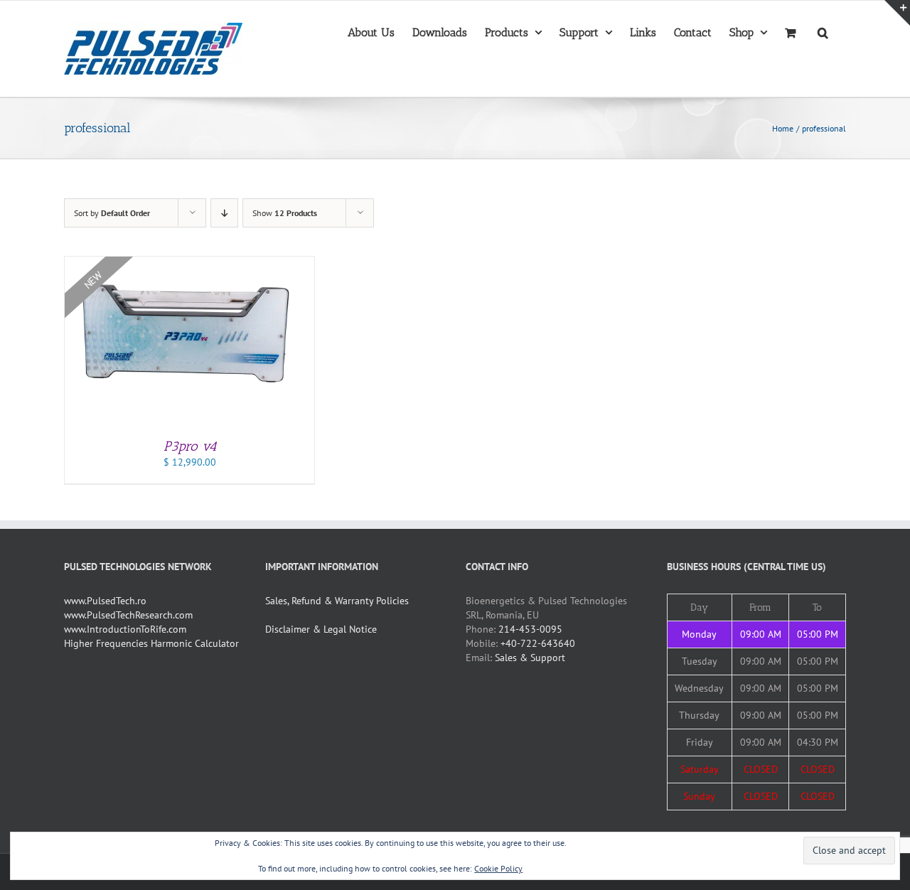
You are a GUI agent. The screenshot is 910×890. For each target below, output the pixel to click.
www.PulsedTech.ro (105, 600)
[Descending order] (224, 212)
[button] (823, 31)
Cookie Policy (498, 868)
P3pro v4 (190, 446)
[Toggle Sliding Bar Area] (897, 13)
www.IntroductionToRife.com (125, 629)
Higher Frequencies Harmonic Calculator (151, 643)
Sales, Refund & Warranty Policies (337, 600)
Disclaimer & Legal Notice (321, 629)
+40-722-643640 (537, 643)
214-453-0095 (530, 629)
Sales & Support (530, 657)
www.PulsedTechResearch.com (128, 614)
